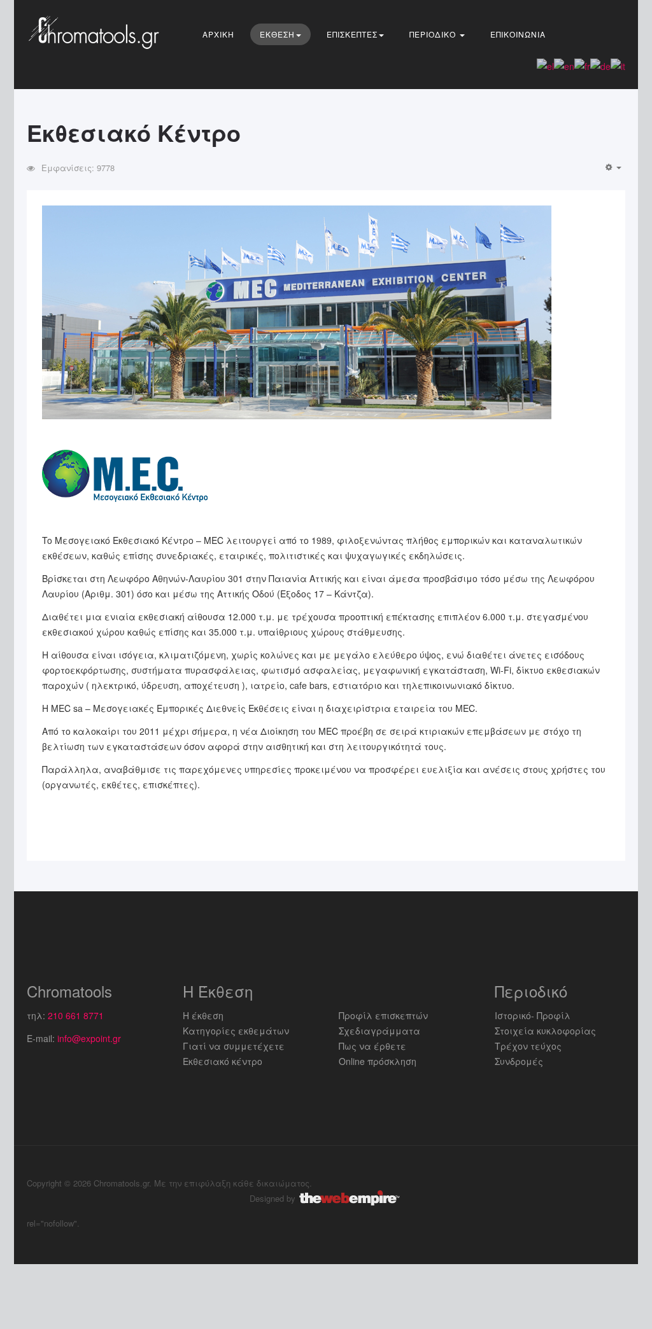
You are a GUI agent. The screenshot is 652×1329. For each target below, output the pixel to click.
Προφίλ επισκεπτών (383, 1015)
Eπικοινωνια (518, 34)
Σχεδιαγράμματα (379, 1030)
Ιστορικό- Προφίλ (532, 1015)
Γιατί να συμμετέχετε (234, 1046)
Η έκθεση (203, 1015)
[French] (582, 65)
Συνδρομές (519, 1061)
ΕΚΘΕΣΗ (277, 34)
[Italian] (618, 65)
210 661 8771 (76, 1015)
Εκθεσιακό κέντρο (222, 1061)
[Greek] (545, 65)
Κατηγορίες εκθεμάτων (236, 1030)
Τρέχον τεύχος (528, 1046)
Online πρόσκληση (377, 1061)
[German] (600, 65)
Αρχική (218, 34)
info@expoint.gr (89, 1038)
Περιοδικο (433, 34)
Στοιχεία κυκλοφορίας (545, 1030)
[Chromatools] (97, 32)
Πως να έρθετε (372, 1046)
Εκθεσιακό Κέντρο (134, 132)
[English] (564, 65)
